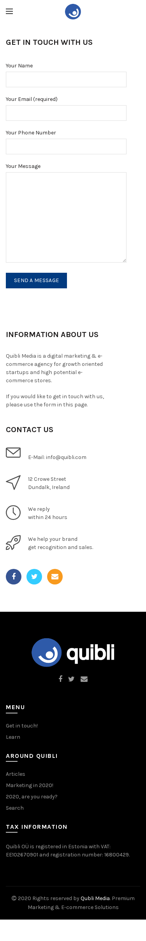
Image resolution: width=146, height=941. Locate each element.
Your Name (19, 65)
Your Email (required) (32, 99)
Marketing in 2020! (29, 785)
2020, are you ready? (32, 796)
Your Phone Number (31, 132)
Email (55, 576)
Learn (13, 737)
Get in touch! (22, 725)
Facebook (13, 576)
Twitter (34, 576)
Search (15, 808)
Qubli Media (95, 898)
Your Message (23, 166)
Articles (15, 774)
